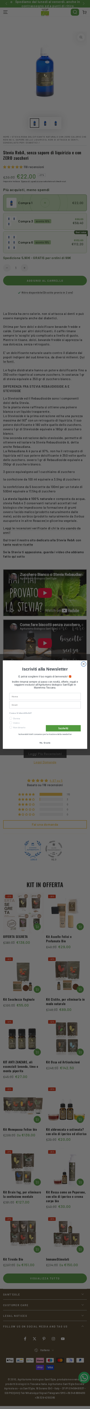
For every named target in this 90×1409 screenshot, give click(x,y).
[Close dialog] (83, 663)
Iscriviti (63, 728)
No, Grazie (45, 742)
